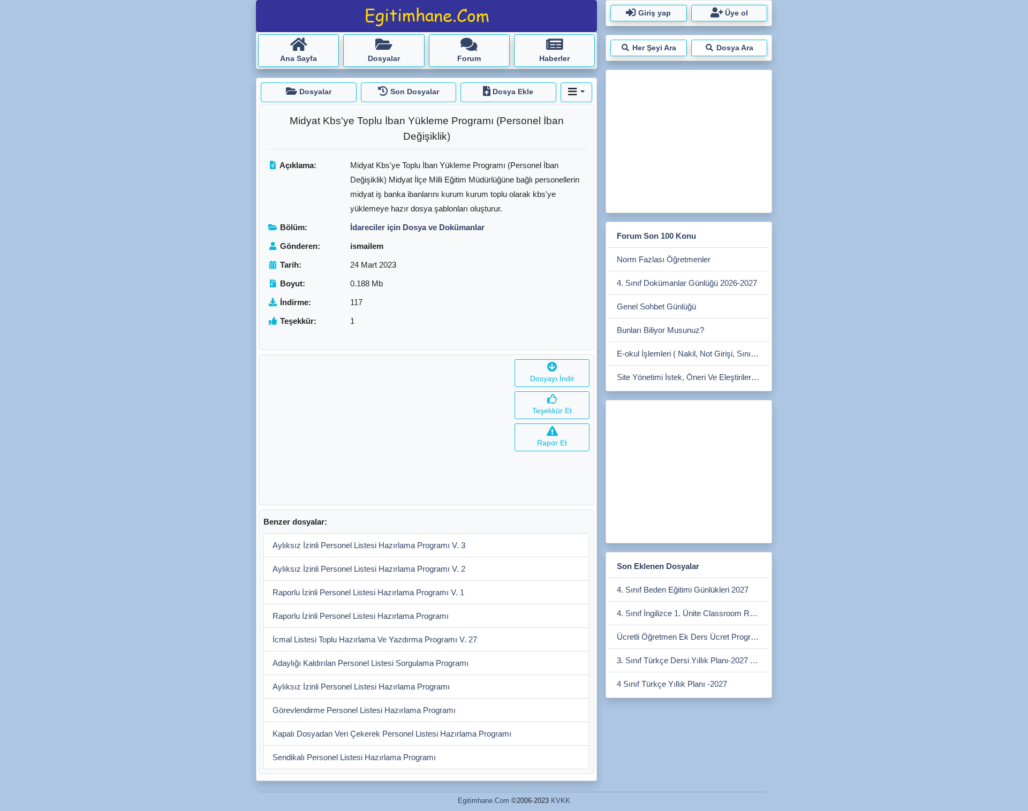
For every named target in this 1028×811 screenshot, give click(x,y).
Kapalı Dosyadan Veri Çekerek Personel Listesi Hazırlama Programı (392, 733)
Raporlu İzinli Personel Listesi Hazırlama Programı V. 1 (368, 592)
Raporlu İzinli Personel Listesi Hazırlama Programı (361, 615)
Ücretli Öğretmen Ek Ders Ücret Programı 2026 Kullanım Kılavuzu (693, 636)
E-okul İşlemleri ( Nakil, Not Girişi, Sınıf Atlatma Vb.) (693, 353)
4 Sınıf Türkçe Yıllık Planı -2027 (672, 683)
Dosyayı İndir (552, 378)
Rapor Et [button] (552, 442)
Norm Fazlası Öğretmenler (663, 259)
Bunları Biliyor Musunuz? (660, 330)
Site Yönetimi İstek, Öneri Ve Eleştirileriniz (690, 377)
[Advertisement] (384, 430)
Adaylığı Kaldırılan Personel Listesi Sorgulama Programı (370, 663)
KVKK (560, 801)
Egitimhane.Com (483, 801)
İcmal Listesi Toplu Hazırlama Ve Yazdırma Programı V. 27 (375, 639)
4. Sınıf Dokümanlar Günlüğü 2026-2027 (687, 282)
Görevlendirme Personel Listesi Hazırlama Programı (364, 710)
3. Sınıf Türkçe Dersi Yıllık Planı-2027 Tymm (693, 660)
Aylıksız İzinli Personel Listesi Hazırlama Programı (361, 686)
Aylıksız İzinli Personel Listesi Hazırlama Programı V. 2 (369, 568)
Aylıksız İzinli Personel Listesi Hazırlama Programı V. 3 (369, 545)
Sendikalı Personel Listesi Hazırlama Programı (354, 757)
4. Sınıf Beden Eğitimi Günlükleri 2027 (683, 589)
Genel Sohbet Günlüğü (656, 306)
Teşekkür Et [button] (552, 410)
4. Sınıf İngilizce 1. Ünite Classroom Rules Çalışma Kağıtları (693, 613)
